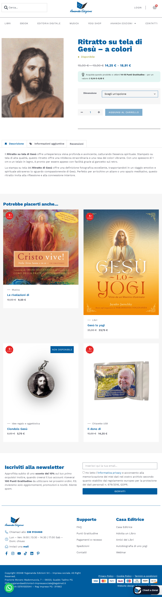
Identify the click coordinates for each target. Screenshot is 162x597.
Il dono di (94, 428)
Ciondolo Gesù (17, 428)
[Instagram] (13, 553)
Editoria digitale (49, 23)
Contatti (151, 23)
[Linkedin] (32, 553)
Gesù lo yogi (96, 325)
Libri (8, 23)
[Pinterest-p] (38, 553)
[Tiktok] (25, 553)
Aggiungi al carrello (124, 112)
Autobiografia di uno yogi (131, 546)
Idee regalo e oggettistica (26, 423)
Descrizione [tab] (16, 143)
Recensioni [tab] (77, 143)
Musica (74, 23)
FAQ (79, 527)
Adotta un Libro (126, 533)
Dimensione (90, 93)
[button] (9, 588)
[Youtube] (19, 553)
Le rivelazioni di (18, 295)
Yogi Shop (94, 23)
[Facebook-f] (6, 553)
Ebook (24, 23)
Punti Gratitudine (87, 533)
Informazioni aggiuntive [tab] (49, 143)
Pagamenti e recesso (89, 539)
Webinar (121, 552)
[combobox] (24, 7)
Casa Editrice (124, 527)
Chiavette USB (100, 423)
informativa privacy (109, 472)
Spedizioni (83, 546)
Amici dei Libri (125, 539)
